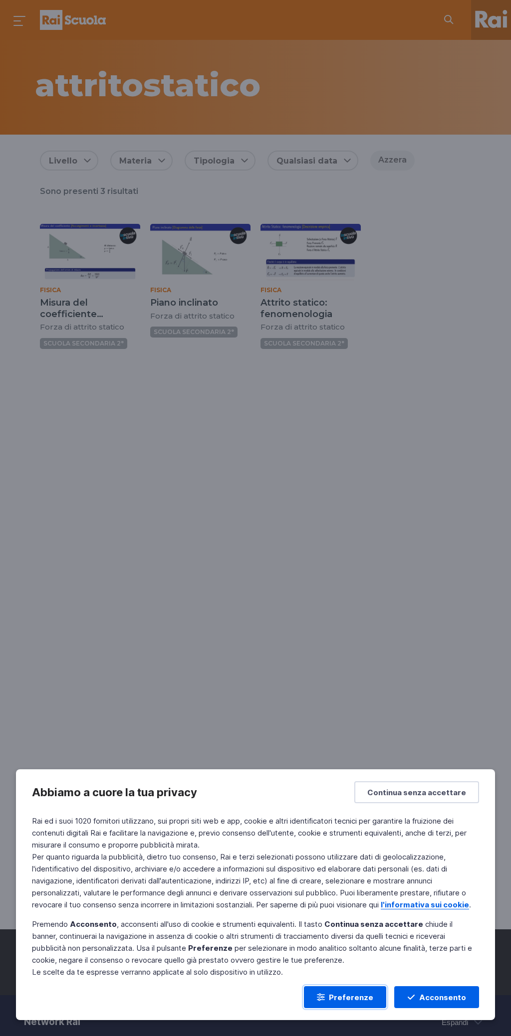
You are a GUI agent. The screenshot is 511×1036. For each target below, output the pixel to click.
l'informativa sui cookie (425, 904)
